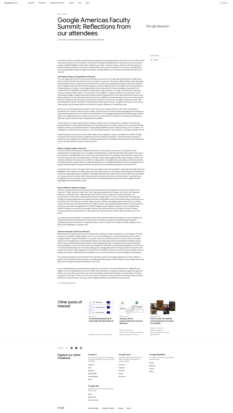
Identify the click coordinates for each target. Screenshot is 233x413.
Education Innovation (69, 283)
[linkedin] (71, 348)
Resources (42, 3)
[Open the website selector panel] (18, 3)
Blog (79, 3)
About (87, 3)
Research (31, 3)
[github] (81, 348)
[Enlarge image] (173, 34)
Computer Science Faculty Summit (106, 60)
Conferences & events (57, 3)
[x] (67, 348)
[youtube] (76, 348)
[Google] (61, 408)
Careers (71, 3)
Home (59, 14)
